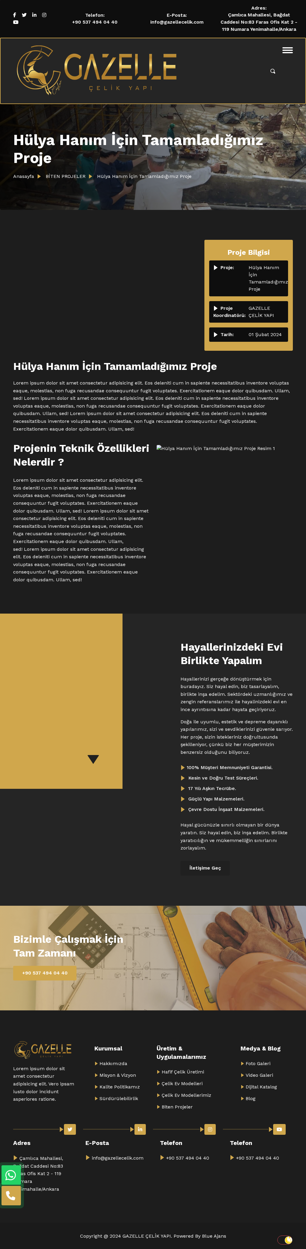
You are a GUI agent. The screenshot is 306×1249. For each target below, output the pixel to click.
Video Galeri (259, 1075)
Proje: (227, 267)
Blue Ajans (214, 1236)
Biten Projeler (177, 1107)
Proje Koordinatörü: (229, 311)
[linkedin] (34, 15)
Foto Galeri (258, 1063)
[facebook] (14, 15)
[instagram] (44, 15)
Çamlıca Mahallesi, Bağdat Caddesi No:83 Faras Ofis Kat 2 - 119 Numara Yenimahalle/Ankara (259, 22)
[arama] (272, 71)
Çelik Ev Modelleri (182, 1083)
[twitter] (24, 15)
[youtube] (16, 22)
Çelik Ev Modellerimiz (186, 1095)
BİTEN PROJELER (64, 176)
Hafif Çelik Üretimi (183, 1072)
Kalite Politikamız (120, 1087)
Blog (250, 1098)
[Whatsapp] (11, 1175)
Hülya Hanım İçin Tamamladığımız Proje (144, 176)
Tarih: (227, 334)
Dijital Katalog (261, 1087)
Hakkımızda (113, 1063)
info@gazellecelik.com (177, 22)
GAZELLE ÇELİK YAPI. (148, 1236)
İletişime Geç (205, 868)
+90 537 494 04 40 (94, 22)
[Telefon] (11, 1195)
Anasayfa (23, 176)
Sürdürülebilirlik (119, 1098)
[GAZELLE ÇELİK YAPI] (97, 71)
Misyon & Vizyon (118, 1075)
